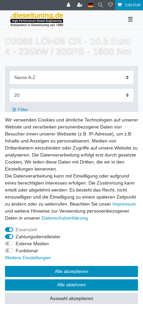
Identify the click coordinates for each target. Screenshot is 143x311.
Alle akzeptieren (71, 271)
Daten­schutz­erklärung (65, 218)
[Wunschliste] (110, 5)
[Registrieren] (80, 5)
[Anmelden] (69, 5)
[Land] (90, 5)
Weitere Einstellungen (28, 257)
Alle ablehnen (71, 284)
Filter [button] (23, 109)
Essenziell (26, 229)
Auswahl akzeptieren (71, 298)
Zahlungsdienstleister (38, 236)
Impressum (124, 204)
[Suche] (100, 5)
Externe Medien (32, 243)
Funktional (27, 250)
